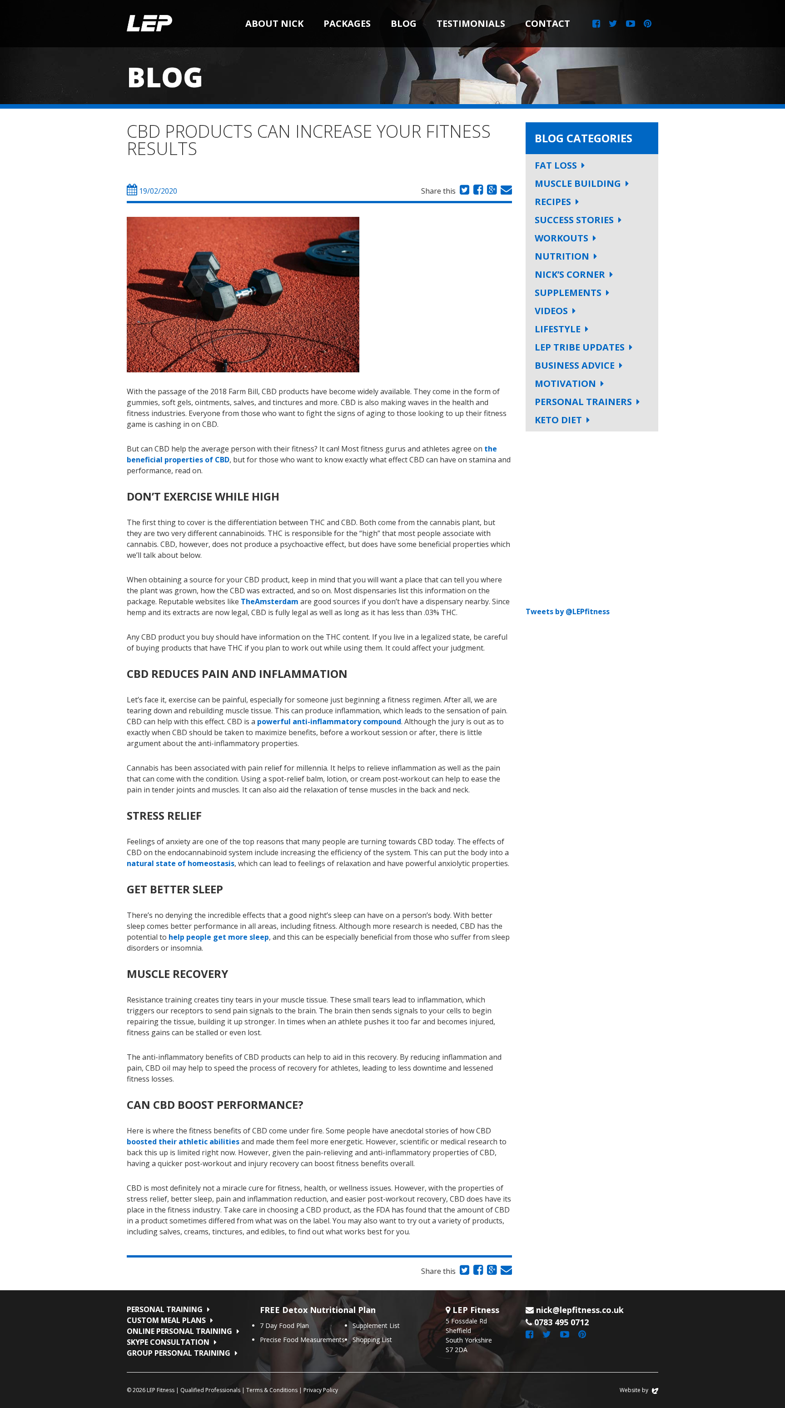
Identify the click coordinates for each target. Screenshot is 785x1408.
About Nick (274, 23)
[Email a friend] (505, 191)
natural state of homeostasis (180, 863)
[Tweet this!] (463, 191)
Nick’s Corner (570, 274)
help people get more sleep (219, 937)
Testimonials (471, 23)
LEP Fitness (149, 23)
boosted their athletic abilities (183, 1142)
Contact (547, 23)
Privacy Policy (320, 1390)
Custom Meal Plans (166, 1320)
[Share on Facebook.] (477, 191)
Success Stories (574, 220)
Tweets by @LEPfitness (568, 611)
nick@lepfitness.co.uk (580, 1309)
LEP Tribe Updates (580, 347)
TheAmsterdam (269, 601)
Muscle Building (578, 183)
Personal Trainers (583, 402)
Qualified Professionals (210, 1390)
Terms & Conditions (272, 1390)
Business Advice (575, 365)
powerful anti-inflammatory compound (329, 722)
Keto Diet (558, 420)
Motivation (565, 383)
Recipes (553, 201)
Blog (404, 23)
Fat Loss (556, 165)
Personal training (165, 1309)
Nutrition (562, 256)
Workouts (561, 238)
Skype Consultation (168, 1342)
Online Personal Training (179, 1331)
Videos (551, 311)
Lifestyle (558, 329)
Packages (347, 23)
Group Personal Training (178, 1353)
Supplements (568, 292)
